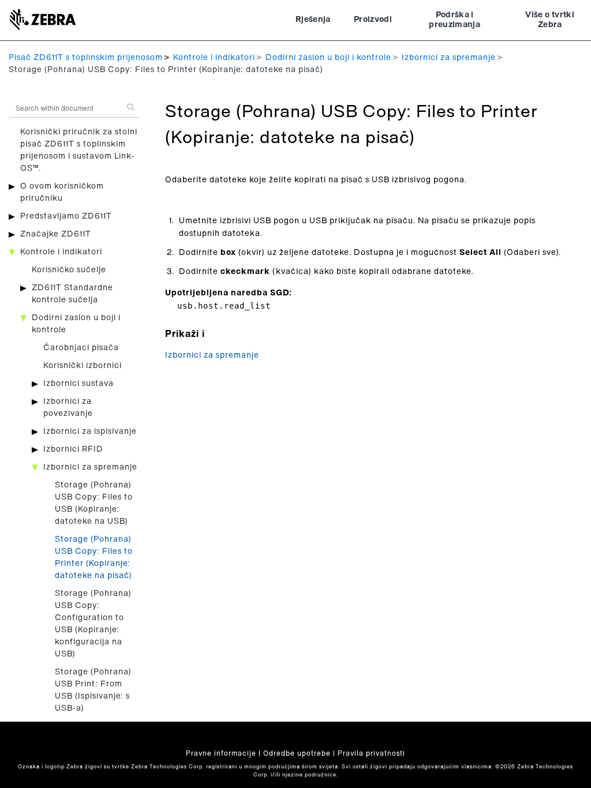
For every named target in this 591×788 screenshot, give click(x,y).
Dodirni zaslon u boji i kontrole (328, 58)
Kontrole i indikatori (214, 58)
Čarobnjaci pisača (81, 348)
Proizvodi (373, 20)
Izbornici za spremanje (449, 58)
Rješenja (313, 20)
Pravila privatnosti (371, 753)
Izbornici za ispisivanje (90, 431)
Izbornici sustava (78, 384)
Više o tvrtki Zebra (549, 20)
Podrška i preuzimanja (454, 20)
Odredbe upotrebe (297, 753)
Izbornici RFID (73, 449)
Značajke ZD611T (55, 234)
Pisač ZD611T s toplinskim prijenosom (86, 58)
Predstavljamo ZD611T (66, 216)
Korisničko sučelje (69, 270)
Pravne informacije (221, 753)
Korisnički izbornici (82, 366)
